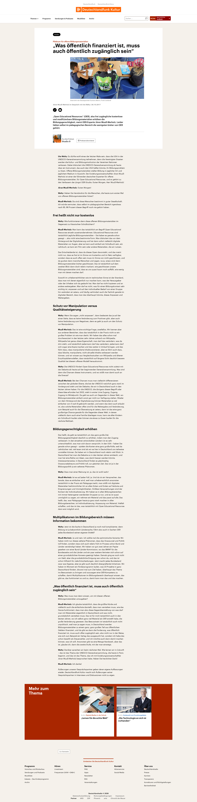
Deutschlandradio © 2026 (98, 793)
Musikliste (81, 19)
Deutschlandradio (151, 769)
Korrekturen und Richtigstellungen (157, 782)
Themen (33, 19)
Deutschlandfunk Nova (106, 4)
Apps (86, 772)
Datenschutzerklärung (81, 796)
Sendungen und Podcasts (35, 772)
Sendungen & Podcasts (64, 19)
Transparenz (149, 779)
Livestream (58, 769)
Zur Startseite (64, 751)
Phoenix (97, 798)
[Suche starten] (146, 18)
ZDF (88, 798)
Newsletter (88, 776)
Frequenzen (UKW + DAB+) (64, 772)
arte (105, 798)
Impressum (120, 796)
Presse (146, 772)
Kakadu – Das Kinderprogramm (37, 779)
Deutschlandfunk (89, 4)
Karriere (147, 776)
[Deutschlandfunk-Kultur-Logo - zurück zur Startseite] (98, 9)
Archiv (91, 19)
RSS (85, 779)
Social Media (119, 772)
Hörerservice (119, 769)
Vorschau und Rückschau (34, 769)
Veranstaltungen (90, 782)
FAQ (86, 769)
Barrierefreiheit (150, 785)
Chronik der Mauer (118, 798)
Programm (46, 19)
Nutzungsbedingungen (103, 796)
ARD (81, 798)
